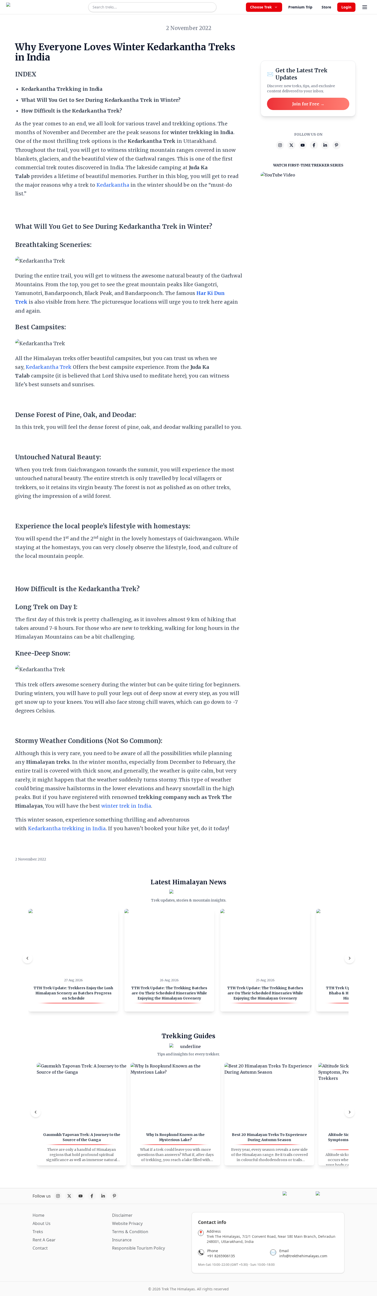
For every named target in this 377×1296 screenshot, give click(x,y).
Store (326, 7)
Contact (40, 1248)
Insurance (122, 1240)
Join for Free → (308, 103)
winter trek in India (126, 806)
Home (38, 1215)
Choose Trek (261, 7)
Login (346, 7)
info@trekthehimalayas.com (303, 1255)
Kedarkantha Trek (49, 367)
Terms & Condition (130, 1231)
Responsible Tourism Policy (138, 1248)
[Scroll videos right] (349, 958)
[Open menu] (365, 7)
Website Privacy (127, 1223)
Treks (38, 1231)
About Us (42, 1223)
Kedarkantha (112, 185)
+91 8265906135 (221, 1255)
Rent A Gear (44, 1240)
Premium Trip (300, 7)
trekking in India (84, 828)
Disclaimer (122, 1215)
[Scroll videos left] (27, 958)
